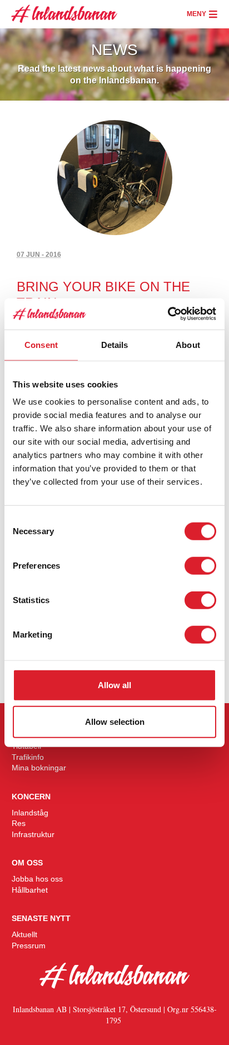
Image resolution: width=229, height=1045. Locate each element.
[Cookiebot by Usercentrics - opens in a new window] (167, 314)
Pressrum (29, 945)
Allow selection (115, 721)
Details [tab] (114, 344)
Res (19, 823)
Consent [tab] (41, 344)
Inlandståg (30, 812)
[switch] (200, 566)
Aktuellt (24, 934)
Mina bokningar (39, 767)
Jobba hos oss (37, 878)
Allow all (114, 685)
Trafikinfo (28, 757)
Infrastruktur (33, 834)
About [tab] (188, 344)
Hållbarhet (30, 889)
